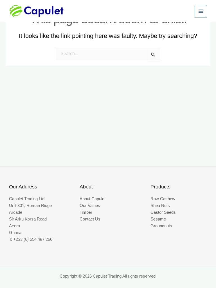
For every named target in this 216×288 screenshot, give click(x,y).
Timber (86, 212)
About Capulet (92, 199)
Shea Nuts (160, 205)
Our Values (90, 205)
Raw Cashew (162, 199)
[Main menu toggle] (201, 11)
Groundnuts (161, 226)
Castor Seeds (163, 212)
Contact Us (90, 219)
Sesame (158, 219)
